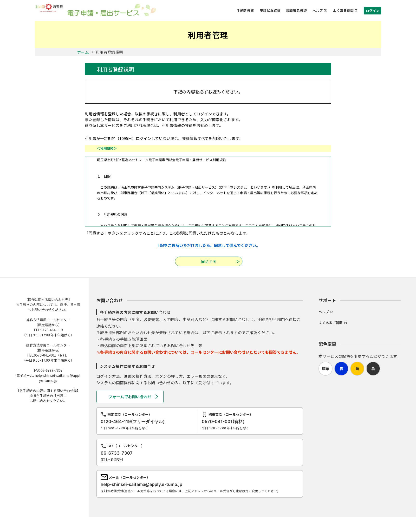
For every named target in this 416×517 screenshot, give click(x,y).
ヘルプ (317, 10)
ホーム (83, 52)
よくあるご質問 (330, 322)
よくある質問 (343, 10)
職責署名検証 (296, 10)
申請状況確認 (270, 10)
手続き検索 (245, 10)
